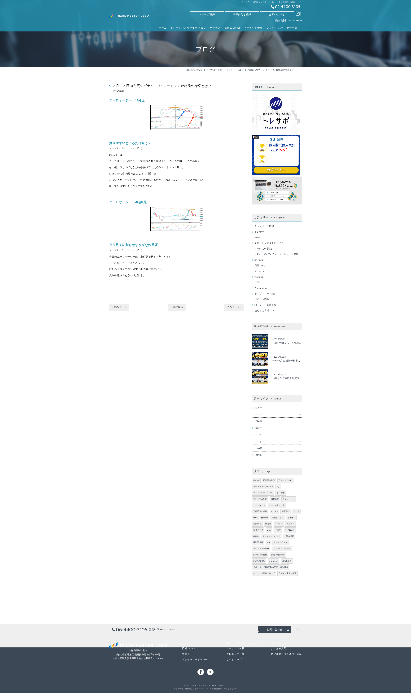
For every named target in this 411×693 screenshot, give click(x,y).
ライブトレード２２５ (263, 492)
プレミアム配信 (260, 499)
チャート (290, 523)
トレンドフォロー (261, 548)
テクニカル (290, 530)
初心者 (256, 480)
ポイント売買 (261, 299)
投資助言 (257, 523)
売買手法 (286, 511)
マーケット (260, 271)
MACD (256, 536)
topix (269, 530)
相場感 (268, 523)
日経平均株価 (269, 480)
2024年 (258, 421)
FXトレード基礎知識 (265, 305)
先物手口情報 (278, 517)
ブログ (296, 511)
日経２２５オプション (263, 486)
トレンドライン (280, 542)
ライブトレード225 (264, 294)
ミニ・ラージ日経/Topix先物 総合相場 (270, 567)
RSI (268, 542)
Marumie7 (273, 561)
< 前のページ (119, 307)
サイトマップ (234, 659)
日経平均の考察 (260, 511)
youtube (274, 511)
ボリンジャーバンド (271, 536)
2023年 (258, 428)
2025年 (258, 414)
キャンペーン (288, 499)
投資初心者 (258, 530)
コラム (258, 283)
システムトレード (277, 505)
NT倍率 (278, 530)
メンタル (279, 523)
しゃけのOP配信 (263, 249)
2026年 (258, 408)
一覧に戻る (176, 307)
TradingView (260, 288)
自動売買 (275, 499)
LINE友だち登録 (242, 14)
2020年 (258, 448)
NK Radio (258, 260)
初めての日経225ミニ (265, 311)
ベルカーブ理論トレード (264, 573)
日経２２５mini (286, 480)
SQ (278, 486)
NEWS (257, 237)
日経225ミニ (261, 266)
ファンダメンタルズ (282, 548)
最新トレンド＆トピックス (269, 243)
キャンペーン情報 (264, 226)
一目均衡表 (289, 536)
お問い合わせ (276, 14)
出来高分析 (287, 561)
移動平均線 (258, 542)
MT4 (255, 517)
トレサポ (259, 232)
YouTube (258, 277)
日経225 (264, 517)
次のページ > (234, 307)
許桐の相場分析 (260, 554)
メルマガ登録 (207, 14)
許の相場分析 (259, 561)
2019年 (258, 455)
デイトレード (259, 505)
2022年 (258, 435)
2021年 (258, 442)
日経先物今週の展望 (287, 573)
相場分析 (291, 517)
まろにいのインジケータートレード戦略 (276, 254)
